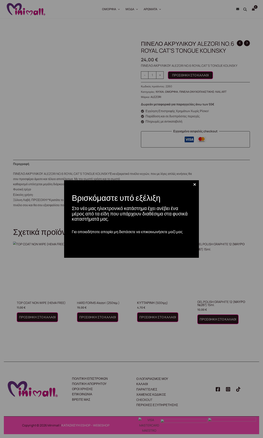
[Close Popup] (194, 184)
